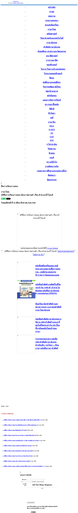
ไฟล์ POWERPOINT (65, 251)
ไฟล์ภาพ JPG (38, 254)
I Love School (52, 248)
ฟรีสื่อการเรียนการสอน (18, 2)
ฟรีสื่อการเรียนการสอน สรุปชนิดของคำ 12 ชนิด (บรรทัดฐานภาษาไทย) (21, 440)
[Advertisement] (39, 210)
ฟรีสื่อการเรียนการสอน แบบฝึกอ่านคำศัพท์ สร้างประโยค (18, 445)
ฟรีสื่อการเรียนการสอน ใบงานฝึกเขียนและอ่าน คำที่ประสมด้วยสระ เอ (21, 425)
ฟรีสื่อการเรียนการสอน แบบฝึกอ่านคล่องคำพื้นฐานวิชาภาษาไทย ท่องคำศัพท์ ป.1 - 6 (24, 466)
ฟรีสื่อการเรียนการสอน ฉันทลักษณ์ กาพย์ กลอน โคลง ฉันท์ (18, 450)
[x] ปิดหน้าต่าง (16, 1)
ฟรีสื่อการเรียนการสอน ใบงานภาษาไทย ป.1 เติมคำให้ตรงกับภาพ (20, 435)
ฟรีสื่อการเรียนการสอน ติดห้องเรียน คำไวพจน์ (15, 430)
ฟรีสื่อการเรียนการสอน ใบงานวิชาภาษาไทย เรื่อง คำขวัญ (18, 456)
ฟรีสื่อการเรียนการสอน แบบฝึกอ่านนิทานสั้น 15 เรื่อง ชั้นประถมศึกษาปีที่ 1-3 (22, 420)
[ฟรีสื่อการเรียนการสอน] (8, 4)
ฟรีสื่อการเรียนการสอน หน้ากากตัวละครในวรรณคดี (16, 461)
